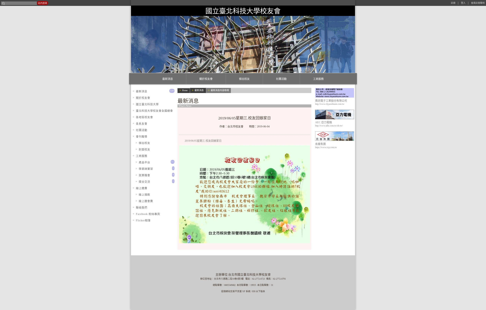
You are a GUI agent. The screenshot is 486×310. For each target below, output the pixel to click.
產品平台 (144, 162)
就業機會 (144, 175)
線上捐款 (144, 194)
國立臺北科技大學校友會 (243, 11)
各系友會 (141, 123)
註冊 (453, 3)
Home (185, 90)
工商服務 (318, 78)
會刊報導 (141, 136)
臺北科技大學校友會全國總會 (154, 110)
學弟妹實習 (146, 168)
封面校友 (144, 149)
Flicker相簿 (143, 220)
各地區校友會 (144, 117)
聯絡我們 (141, 207)
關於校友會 (206, 78)
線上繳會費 (146, 201)
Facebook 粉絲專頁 (148, 214)
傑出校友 (244, 78)
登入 (463, 3)
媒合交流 (144, 181)
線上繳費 (141, 188)
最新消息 (167, 78)
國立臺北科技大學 (147, 104)
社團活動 (281, 78)
